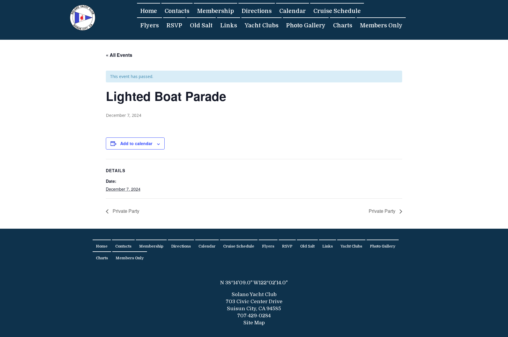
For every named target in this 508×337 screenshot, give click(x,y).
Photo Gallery (305, 25)
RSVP (174, 25)
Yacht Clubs (261, 25)
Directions (257, 11)
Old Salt (201, 25)
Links (228, 25)
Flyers (149, 25)
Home (148, 11)
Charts (342, 25)
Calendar (292, 11)
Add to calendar (136, 143)
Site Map (254, 323)
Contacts (177, 11)
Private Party (125, 210)
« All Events (119, 55)
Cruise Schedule (337, 11)
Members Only (381, 25)
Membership (215, 11)
